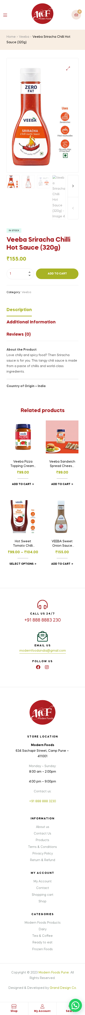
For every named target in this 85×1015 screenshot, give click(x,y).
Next (73, 186)
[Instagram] (47, 667)
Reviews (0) (19, 334)
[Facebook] (38, 667)
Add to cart (57, 273)
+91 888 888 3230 (42, 801)
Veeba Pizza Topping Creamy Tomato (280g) (23, 464)
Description (19, 310)
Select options (21, 564)
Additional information (31, 322)
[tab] (42, 311)
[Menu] (8, 15)
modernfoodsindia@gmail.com (42, 650)
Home (11, 36)
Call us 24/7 (42, 614)
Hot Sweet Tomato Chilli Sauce (23, 544)
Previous (73, 208)
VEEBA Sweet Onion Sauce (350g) (62, 544)
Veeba (24, 36)
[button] (68, 68)
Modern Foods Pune (54, 972)
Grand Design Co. (63, 988)
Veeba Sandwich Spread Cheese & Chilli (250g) (62, 464)
